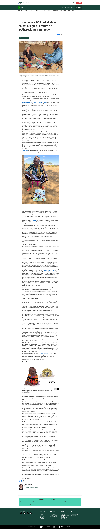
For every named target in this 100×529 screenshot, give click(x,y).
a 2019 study (34, 220)
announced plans (44, 353)
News (26, 10)
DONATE (79, 2)
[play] (19, 7)
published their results (31, 301)
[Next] (58, 389)
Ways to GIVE (63, 10)
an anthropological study (49, 270)
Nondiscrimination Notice (65, 515)
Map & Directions (43, 516)
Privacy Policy (63, 514)
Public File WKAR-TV (64, 517)
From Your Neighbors (53, 516)
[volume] (22, 7)
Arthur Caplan (25, 150)
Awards (51, 513)
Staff (41, 515)
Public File (62, 516)
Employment (42, 517)
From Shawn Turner (53, 515)
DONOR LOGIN (71, 10)
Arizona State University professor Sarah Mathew (44, 269)
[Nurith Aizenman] (21, 487)
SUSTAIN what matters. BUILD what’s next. (50, 500)
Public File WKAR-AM (64, 519)
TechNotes (72, 513)
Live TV (73, 2)
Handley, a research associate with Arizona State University (34, 102)
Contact (41, 514)
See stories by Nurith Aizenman (31, 487)
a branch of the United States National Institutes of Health (39, 117)
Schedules (20, 10)
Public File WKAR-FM (64, 518)
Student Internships (43, 518)
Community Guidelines (64, 513)
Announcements (53, 514)
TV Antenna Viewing (74, 514)
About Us (41, 513)
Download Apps (73, 515)
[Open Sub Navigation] (23, 10)
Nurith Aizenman (25, 33)
